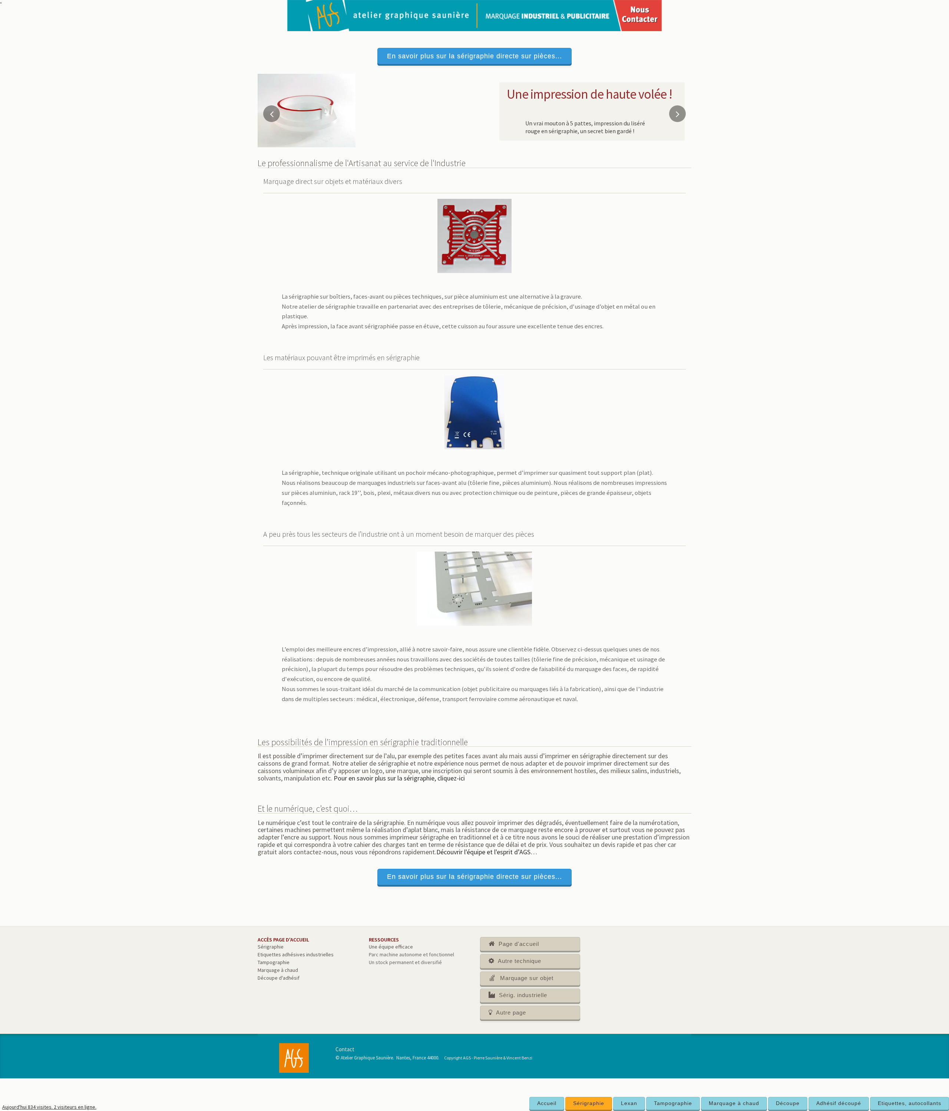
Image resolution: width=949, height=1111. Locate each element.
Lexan (629, 1103)
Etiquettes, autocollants (909, 1103)
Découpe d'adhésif (279, 977)
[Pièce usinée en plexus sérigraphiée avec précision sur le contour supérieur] (307, 110)
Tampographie (673, 1103)
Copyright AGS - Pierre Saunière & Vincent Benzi (488, 1058)
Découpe (788, 1103)
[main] (474, 576)
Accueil (546, 1103)
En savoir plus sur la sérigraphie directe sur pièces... (474, 56)
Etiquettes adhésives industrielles (296, 954)
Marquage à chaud (734, 1103)
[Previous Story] (271, 113)
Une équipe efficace (391, 946)
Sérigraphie (588, 1103)
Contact (344, 1049)
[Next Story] (677, 113)
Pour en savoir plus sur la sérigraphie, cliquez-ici (399, 778)
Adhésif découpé (838, 1103)
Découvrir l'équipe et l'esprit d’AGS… (486, 852)
